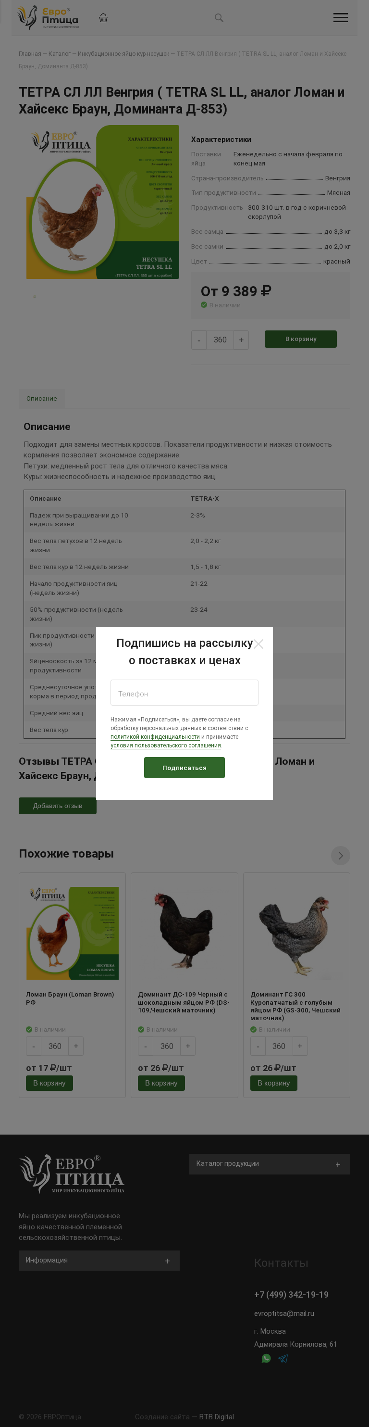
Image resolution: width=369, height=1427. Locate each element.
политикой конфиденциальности (155, 736)
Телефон (133, 694)
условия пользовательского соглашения (166, 745)
